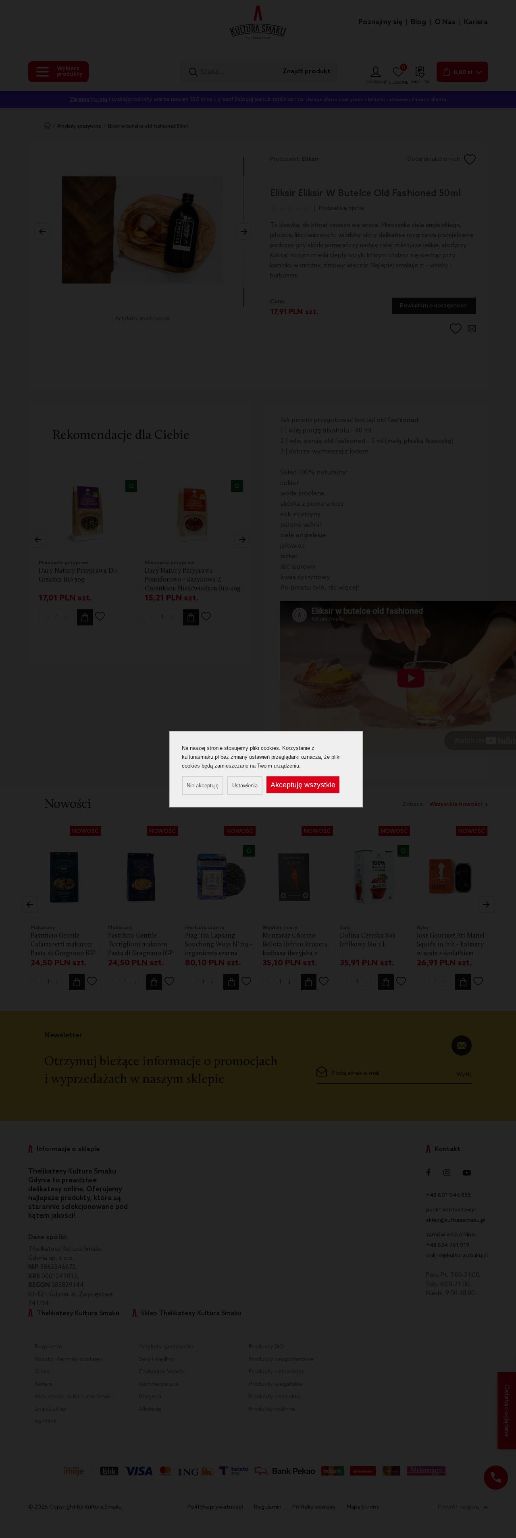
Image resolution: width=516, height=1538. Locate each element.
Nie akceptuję (202, 785)
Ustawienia (245, 785)
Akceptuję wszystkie (302, 784)
